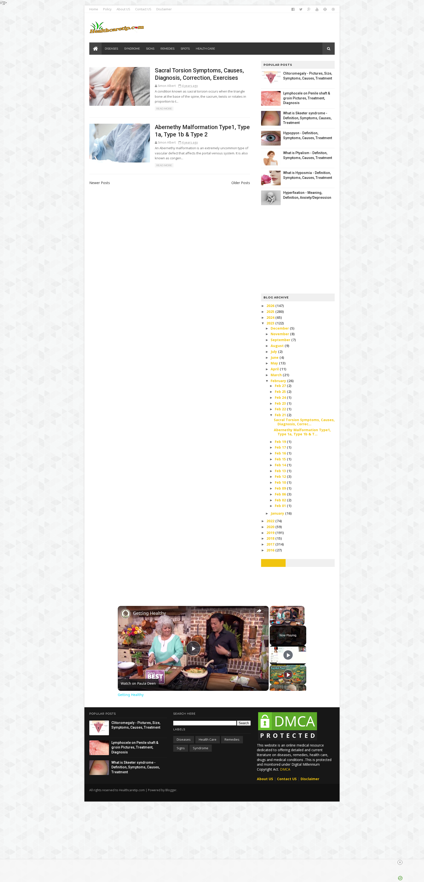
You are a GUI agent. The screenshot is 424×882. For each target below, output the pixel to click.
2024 (270, 317)
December (280, 328)
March (277, 375)
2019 (270, 532)
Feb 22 (281, 409)
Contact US (143, 9)
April (275, 369)
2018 (270, 538)
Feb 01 (281, 505)
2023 (270, 323)
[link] (126, 614)
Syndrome (200, 748)
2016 (270, 550)
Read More (164, 108)
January (278, 513)
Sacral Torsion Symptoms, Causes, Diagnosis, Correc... (304, 421)
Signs (181, 748)
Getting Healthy (149, 613)
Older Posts (240, 182)
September (281, 339)
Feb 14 (281, 465)
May (275, 363)
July (274, 351)
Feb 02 (281, 500)
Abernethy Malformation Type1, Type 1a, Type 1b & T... (302, 432)
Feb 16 (281, 453)
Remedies (232, 739)
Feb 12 (281, 476)
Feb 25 (281, 391)
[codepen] (325, 9)
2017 (270, 544)
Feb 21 (281, 415)
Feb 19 (281, 441)
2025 (270, 311)
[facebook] (293, 9)
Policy (107, 9)
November (280, 334)
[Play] (273, 623)
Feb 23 (281, 403)
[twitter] (301, 9)
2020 (270, 526)
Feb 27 (281, 385)
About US (123, 9)
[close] (400, 862)
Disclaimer (164, 9)
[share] (258, 610)
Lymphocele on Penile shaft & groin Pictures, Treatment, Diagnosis (306, 98)
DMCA (285, 769)
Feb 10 (281, 482)
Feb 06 (281, 494)
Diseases (184, 739)
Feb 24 (281, 397)
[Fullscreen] (302, 623)
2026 (270, 305)
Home (93, 9)
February (279, 380)
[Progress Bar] (287, 619)
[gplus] (309, 9)
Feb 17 (281, 447)
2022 (270, 521)
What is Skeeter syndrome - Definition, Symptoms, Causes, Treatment (307, 118)
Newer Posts (99, 182)
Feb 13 (281, 470)
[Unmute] (278, 623)
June (275, 357)
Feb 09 (281, 488)
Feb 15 (281, 459)
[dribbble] (333, 9)
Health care (207, 739)
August (278, 345)
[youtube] (317, 9)
